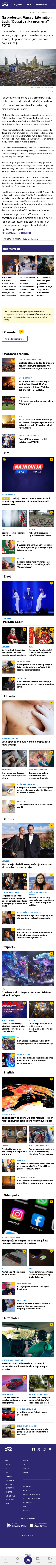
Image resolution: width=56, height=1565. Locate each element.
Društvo (21, 542)
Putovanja (9, 1480)
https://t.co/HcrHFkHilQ (16, 233)
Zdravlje (9, 1476)
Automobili (10, 1500)
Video (25, 1461)
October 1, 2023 (30, 239)
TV (24, 1464)
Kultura (8, 1484)
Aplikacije (27, 1502)
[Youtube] (50, 1449)
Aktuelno (6, 647)
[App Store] (39, 1525)
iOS (3, 1269)
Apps (31, 1269)
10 (13, 436)
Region (32, 530)
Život (7, 1472)
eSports (8, 1492)
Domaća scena (8, 1020)
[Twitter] (39, 1449)
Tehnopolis (10, 1496)
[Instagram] (44, 1449)
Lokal (7, 1504)
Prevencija (7, 770)
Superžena (9, 1488)
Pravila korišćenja (31, 1494)
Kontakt (26, 1510)
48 (13, 360)
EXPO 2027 (21, 1160)
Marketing (27, 1487)
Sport (7, 1464)
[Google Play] (16, 1525)
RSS (24, 1506)
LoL (3, 989)
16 (13, 378)
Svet (21, 416)
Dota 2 (32, 1020)
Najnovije (18, 4)
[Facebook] (33, 1449)
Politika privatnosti (32, 1498)
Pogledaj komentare (14, 338)
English (5, 1146)
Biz (6, 1468)
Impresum (27, 1491)
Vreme (25, 1472)
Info (6, 1461)
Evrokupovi (24, 398)
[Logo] (5, 4)
